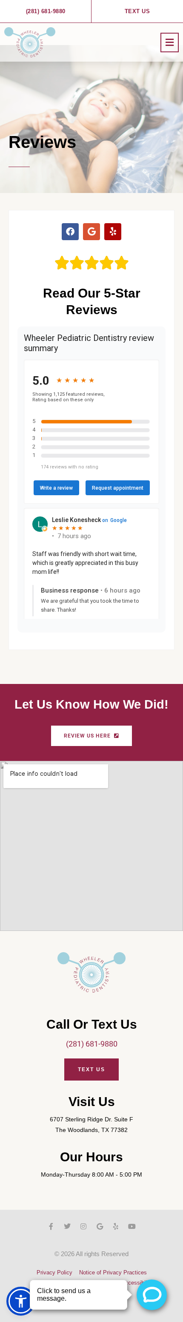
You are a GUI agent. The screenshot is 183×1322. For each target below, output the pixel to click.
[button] (169, 42)
